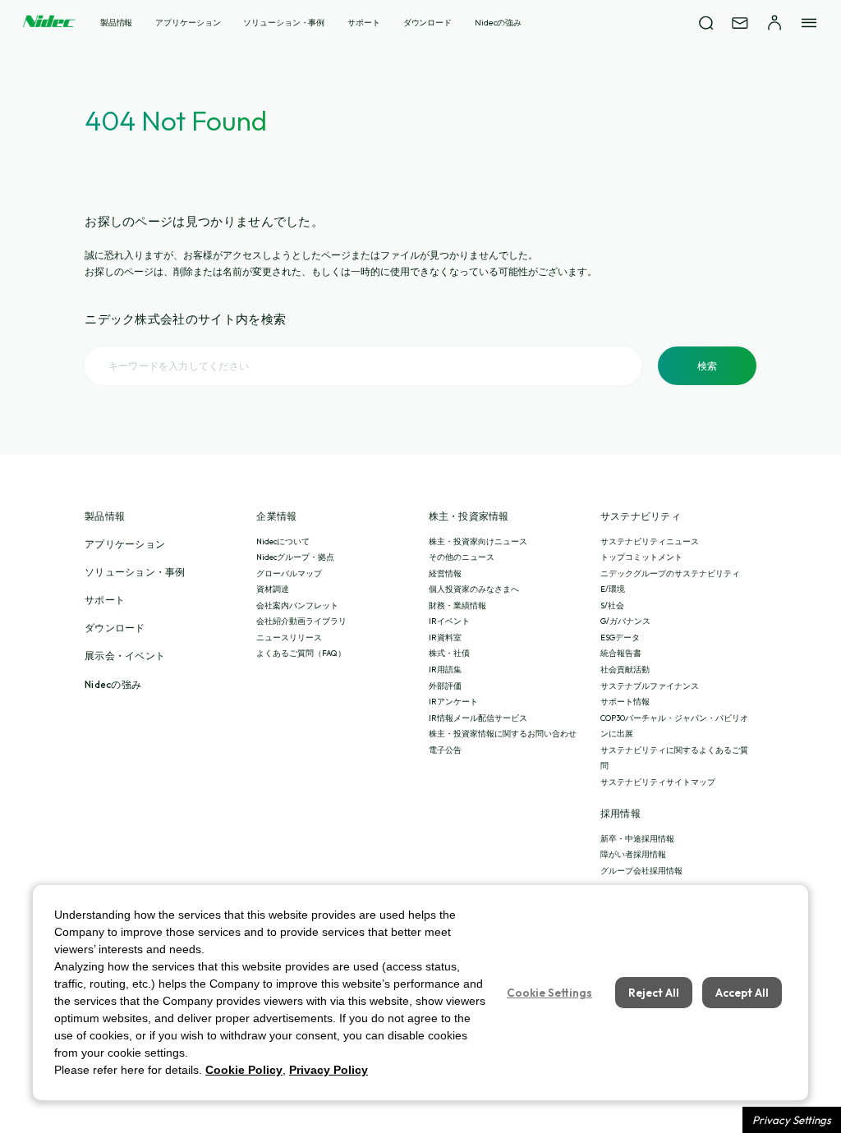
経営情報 (445, 573)
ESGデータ (620, 637)
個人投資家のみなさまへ (474, 589)
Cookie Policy (244, 1069)
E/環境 (612, 589)
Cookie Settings (549, 992)
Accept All (742, 992)
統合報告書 (620, 653)
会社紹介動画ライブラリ (301, 621)
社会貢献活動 (625, 669)
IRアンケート (453, 701)
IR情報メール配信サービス (478, 718)
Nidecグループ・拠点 (295, 557)
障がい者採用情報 (633, 854)
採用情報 (620, 814)
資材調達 (272, 589)
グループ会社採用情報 (641, 870)
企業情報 (276, 516)
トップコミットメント (641, 557)
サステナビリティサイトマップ (657, 782)
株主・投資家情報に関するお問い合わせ (503, 733)
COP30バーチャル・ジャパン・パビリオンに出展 (674, 726)
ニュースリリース (289, 637)
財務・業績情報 (457, 605)
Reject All (653, 992)
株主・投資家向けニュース (478, 541)
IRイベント (449, 621)
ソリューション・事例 (283, 22)
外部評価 (445, 686)
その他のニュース (461, 557)
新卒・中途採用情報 (637, 838)
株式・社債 (449, 653)
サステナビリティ (640, 516)
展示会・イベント (125, 656)
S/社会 (612, 605)
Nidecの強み (498, 22)
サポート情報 (625, 701)
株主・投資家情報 (469, 516)
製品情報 (116, 22)
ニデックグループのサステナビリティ (670, 573)
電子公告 (445, 750)
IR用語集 (445, 669)
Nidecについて (283, 541)
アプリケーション (187, 22)
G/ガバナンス (625, 621)
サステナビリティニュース (649, 541)
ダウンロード (427, 22)
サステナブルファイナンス (649, 686)
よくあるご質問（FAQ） (301, 653)
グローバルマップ (289, 573)
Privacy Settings (791, 1119)
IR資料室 (445, 637)
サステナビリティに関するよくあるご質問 (674, 758)
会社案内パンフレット (297, 605)
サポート (363, 22)
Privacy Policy (328, 1069)
